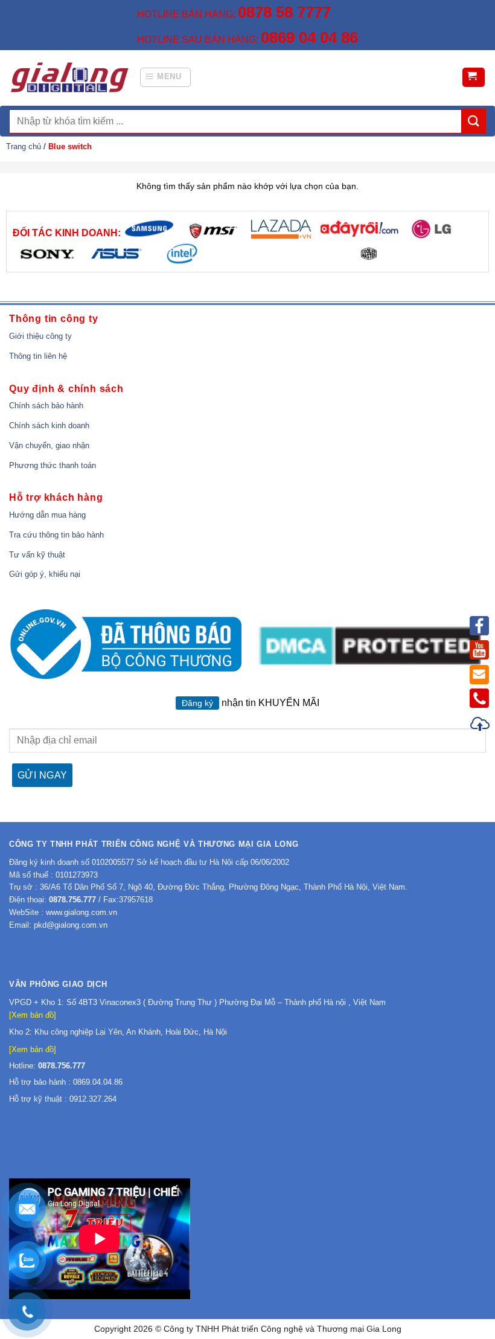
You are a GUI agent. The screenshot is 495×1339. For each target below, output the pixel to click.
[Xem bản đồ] (32, 1015)
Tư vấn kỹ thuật (37, 554)
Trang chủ (23, 146)
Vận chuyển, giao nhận (49, 445)
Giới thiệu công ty (40, 336)
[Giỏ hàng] (473, 77)
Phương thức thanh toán (52, 465)
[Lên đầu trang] (480, 725)
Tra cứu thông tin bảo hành (56, 534)
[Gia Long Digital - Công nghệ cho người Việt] (69, 77)
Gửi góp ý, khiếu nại (44, 574)
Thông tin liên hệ (38, 356)
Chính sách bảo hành (46, 405)
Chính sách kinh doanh (49, 425)
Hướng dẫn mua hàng (47, 514)
